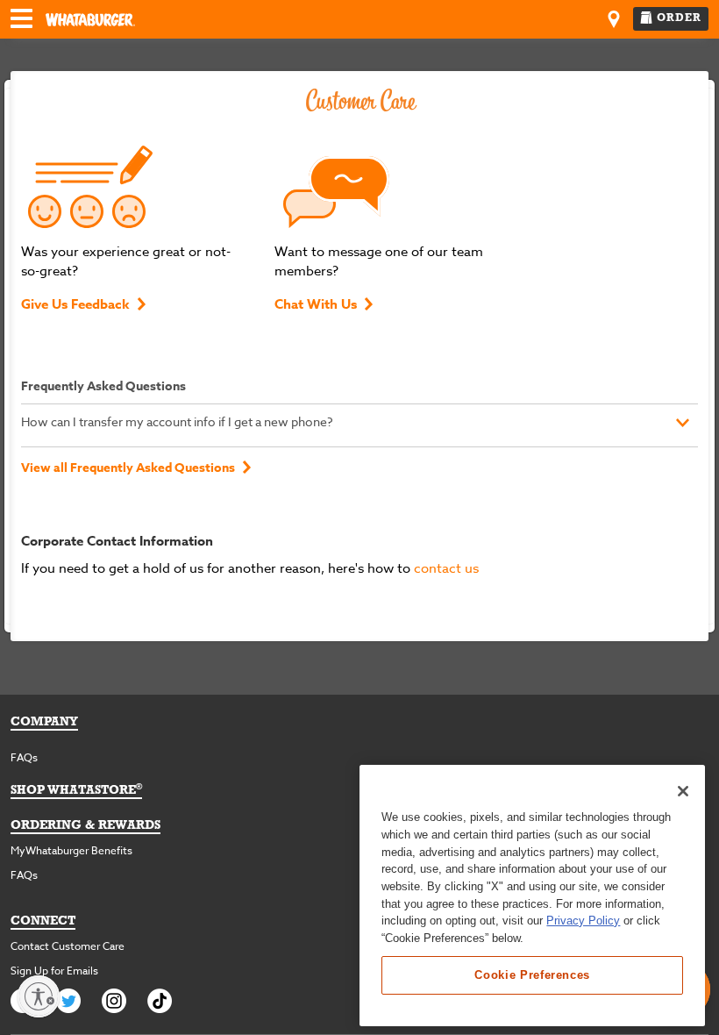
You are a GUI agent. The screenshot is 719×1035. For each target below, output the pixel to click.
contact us (446, 568)
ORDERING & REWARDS (85, 825)
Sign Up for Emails (54, 970)
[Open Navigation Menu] (21, 20)
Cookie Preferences (532, 974)
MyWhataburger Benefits (71, 850)
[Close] (683, 791)
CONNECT (43, 921)
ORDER (679, 18)
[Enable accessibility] (39, 996)
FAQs (24, 757)
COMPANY (44, 722)
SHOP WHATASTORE (76, 790)
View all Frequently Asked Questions (128, 468)
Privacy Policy (583, 920)
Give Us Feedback (75, 304)
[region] (532, 895)
